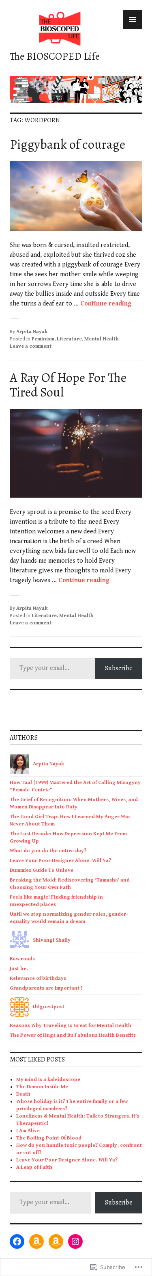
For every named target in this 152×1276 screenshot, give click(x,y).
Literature (69, 339)
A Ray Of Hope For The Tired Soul (68, 384)
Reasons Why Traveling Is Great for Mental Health (70, 1026)
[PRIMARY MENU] (132, 19)
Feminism (43, 339)
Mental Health (101, 339)
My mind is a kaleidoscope (48, 1080)
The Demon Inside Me (42, 1087)
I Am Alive (28, 1131)
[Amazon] (36, 1241)
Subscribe (119, 668)
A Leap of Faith (34, 1167)
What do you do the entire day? (48, 851)
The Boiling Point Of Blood (48, 1138)
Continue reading (105, 304)
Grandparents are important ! (46, 988)
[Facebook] (17, 1241)
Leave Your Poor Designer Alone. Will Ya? (60, 861)
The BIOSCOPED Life (55, 56)
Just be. (19, 969)
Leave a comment (30, 346)
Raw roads (22, 959)
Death (23, 1094)
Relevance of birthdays (38, 978)
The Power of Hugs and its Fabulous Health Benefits (73, 1035)
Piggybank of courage (67, 144)
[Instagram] (75, 1241)
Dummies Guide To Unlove (41, 870)
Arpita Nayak (31, 332)
